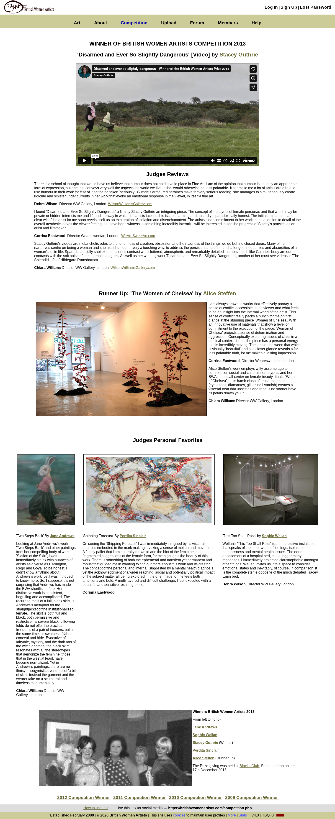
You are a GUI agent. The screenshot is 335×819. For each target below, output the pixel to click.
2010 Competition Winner (195, 797)
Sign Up (289, 7)
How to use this (95, 808)
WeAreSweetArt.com (138, 236)
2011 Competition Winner (139, 797)
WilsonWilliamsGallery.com (130, 204)
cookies (179, 815)
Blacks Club (249, 766)
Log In (271, 7)
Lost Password (315, 7)
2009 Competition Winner (251, 797)
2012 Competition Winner (83, 797)
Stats (243, 815)
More (232, 815)
